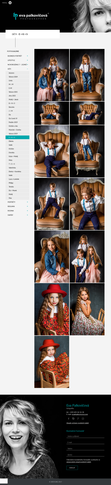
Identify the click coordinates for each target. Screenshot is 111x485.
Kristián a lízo (13, 126)
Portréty (11, 202)
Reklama (11, 206)
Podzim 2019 (13, 122)
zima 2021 (12, 96)
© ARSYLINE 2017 (55, 482)
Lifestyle (11, 60)
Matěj (11, 194)
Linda (10, 80)
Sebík (10, 145)
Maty (10, 160)
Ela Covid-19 (13, 118)
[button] (10, 2)
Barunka (11, 107)
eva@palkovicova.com (80, 414)
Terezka (11, 187)
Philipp (11, 183)
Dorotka (11, 152)
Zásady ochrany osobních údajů (77, 423)
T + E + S (12, 164)
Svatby (10, 215)
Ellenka (11, 141)
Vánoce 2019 (13, 133)
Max (10, 198)
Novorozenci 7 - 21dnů (17, 64)
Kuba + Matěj (13, 156)
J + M (11, 111)
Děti (9, 69)
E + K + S (12, 137)
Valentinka (12, 168)
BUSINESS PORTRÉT (15, 56)
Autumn (11, 73)
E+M (10, 88)
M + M (11, 84)
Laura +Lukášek (14, 179)
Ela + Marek (13, 190)
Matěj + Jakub (13, 99)
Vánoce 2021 (13, 92)
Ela (10, 115)
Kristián (11, 149)
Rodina (11, 211)
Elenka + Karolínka (15, 171)
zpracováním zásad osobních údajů (78, 462)
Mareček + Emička (15, 130)
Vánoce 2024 (13, 77)
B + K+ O (12, 103)
